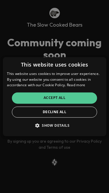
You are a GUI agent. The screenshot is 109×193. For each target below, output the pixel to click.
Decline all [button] (54, 111)
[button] (54, 125)
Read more (76, 85)
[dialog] (54, 96)
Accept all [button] (54, 97)
